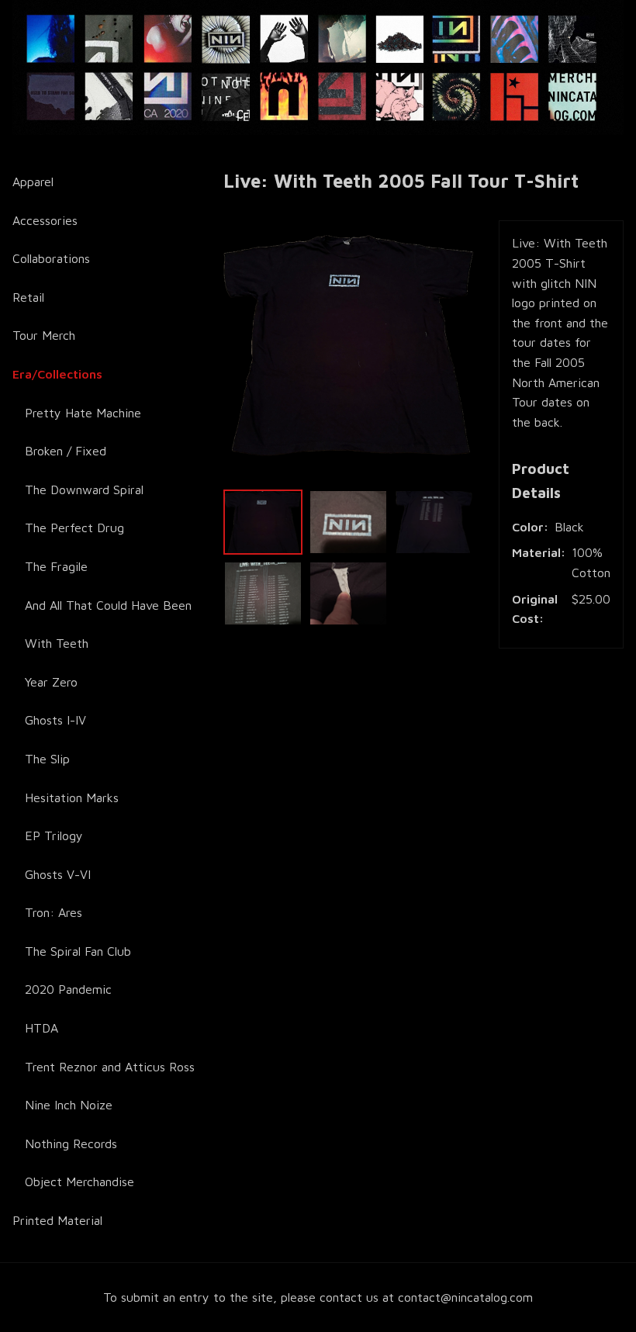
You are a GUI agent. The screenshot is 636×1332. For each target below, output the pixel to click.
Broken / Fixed (65, 451)
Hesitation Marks (72, 797)
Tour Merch (43, 335)
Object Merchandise (79, 1181)
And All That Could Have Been (108, 605)
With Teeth (56, 643)
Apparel (33, 182)
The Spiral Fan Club (78, 951)
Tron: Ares (53, 912)
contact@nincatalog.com (465, 1297)
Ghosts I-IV (55, 720)
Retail (28, 297)
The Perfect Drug (74, 528)
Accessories (45, 220)
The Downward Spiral (84, 489)
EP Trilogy (54, 835)
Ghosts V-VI (58, 874)
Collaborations (51, 258)
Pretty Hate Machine (83, 413)
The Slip (47, 759)
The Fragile (56, 566)
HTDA (41, 1028)
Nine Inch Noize (68, 1105)
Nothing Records (71, 1143)
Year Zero (51, 682)
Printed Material (57, 1220)
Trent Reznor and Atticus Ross (110, 1067)
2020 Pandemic (68, 989)
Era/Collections (57, 374)
